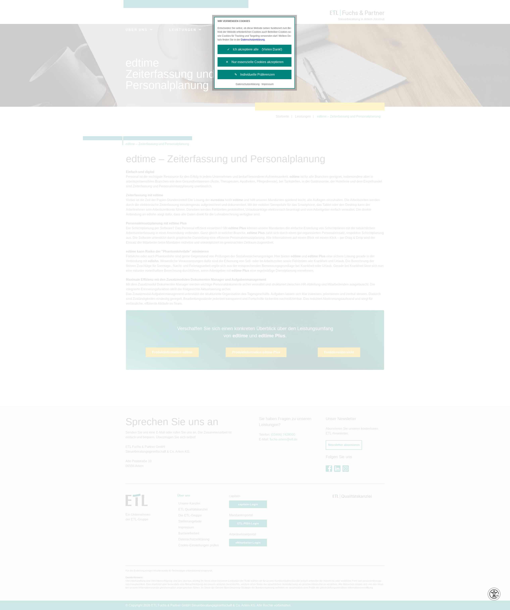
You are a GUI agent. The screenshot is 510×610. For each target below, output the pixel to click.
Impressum (268, 84)
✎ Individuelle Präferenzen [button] (254, 74)
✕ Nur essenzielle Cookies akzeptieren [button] (254, 62)
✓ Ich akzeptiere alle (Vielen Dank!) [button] (254, 49)
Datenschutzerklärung (253, 39)
